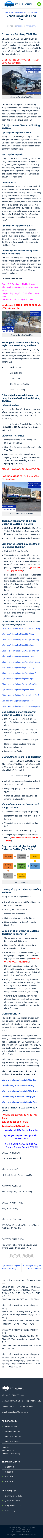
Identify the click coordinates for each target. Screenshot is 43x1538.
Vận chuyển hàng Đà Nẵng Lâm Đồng (18, 667)
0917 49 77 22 (23, 60)
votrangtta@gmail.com (19, 1126)
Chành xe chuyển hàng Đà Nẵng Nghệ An (20, 684)
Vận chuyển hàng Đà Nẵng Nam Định (18, 679)
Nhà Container (8, 1451)
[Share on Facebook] (15, 1256)
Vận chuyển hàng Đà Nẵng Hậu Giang (18, 645)
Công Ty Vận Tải (13, 1528)
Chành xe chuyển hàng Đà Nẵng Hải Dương (21, 629)
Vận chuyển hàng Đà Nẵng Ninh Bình (18, 690)
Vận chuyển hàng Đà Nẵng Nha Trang (18, 656)
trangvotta (31, 26)
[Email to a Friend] (24, 1256)
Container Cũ (7, 1448)
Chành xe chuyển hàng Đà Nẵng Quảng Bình (21, 706)
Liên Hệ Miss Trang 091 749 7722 (17, 12)
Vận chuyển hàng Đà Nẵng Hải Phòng (18, 634)
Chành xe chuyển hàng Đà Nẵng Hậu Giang (20, 640)
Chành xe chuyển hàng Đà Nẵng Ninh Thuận (21, 695)
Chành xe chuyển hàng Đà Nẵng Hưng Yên (20, 651)
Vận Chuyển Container (22, 1531)
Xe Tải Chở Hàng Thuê (21, 1529)
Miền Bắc (34, 12)
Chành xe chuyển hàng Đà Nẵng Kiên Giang (21, 662)
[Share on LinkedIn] (32, 1256)
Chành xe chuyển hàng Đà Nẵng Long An (19, 673)
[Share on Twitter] (19, 1256)
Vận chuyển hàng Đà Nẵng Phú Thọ (17, 701)
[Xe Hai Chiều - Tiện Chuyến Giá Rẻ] (19, 4)
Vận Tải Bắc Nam (28, 1528)
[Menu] (39, 4)
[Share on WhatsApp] (11, 1256)
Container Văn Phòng (11, 1454)
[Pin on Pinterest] (28, 1256)
